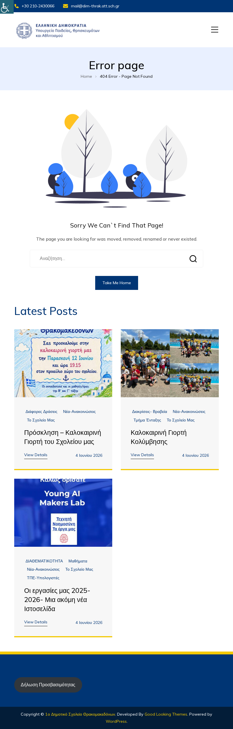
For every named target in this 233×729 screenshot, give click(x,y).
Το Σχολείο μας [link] (41, 420)
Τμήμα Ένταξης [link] (147, 420)
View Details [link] (35, 454)
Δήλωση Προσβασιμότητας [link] (48, 684)
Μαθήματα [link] (77, 561)
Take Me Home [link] (116, 282)
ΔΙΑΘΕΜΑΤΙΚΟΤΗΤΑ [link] (44, 561)
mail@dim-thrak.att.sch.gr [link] (95, 6)
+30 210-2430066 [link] (38, 6)
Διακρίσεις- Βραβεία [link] (149, 411)
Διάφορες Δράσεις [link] (41, 411)
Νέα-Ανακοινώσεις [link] (79, 411)
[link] (7, 7)
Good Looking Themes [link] (166, 714)
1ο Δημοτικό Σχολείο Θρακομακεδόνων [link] (80, 714)
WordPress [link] (116, 721)
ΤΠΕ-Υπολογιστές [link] (43, 578)
